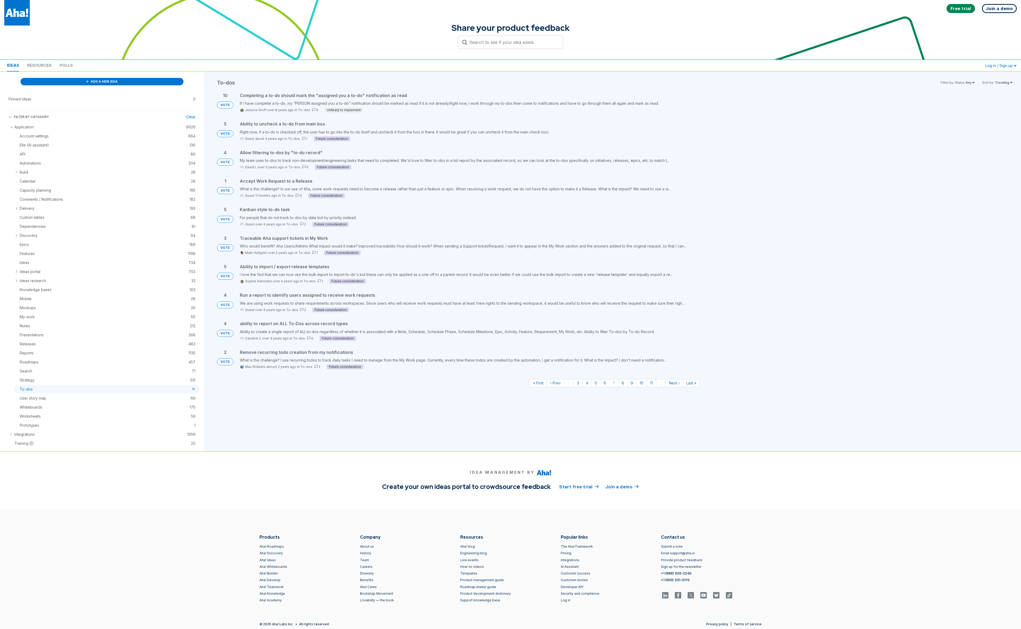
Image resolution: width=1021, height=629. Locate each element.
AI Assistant (570, 567)
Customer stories (574, 580)
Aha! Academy (271, 600)
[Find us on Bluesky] (716, 595)
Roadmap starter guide (478, 587)
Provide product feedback (681, 560)
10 (641, 383)
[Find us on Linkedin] (665, 595)
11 (651, 383)
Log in (565, 600)
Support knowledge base (480, 600)
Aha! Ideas (268, 560)
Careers (366, 567)
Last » (691, 383)
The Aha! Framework (577, 546)
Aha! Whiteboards (273, 567)
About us (367, 546)
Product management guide (482, 580)
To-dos (304, 110)
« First (538, 383)
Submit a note (672, 546)
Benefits (366, 580)
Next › (674, 383)
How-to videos (472, 567)
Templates (468, 573)
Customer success (575, 573)
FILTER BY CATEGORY (31, 117)
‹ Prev (555, 383)
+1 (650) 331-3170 (675, 580)
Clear (190, 116)
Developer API (572, 587)
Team (364, 560)
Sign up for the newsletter (681, 567)
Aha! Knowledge (272, 594)
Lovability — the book (377, 600)
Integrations (570, 560)
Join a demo (622, 487)
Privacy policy (717, 624)
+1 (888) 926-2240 (676, 573)
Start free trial (579, 487)
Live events (469, 560)
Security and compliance (580, 594)
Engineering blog (473, 553)
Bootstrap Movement (376, 594)
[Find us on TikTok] (729, 595)
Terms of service (747, 624)
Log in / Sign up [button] (999, 65)
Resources (39, 65)
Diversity (367, 573)
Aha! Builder (269, 573)
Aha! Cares (368, 587)
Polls (66, 65)
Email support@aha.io (678, 553)
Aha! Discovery (271, 553)
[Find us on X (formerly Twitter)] (691, 595)
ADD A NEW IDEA (104, 81)
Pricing (566, 553)
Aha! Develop (270, 580)
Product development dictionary (485, 594)
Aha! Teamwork (272, 587)
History (365, 553)
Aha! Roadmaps (272, 546)
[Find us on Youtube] (703, 595)
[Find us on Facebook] (678, 595)
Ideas (13, 65)
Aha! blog (467, 546)
